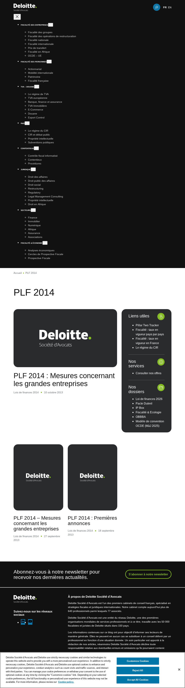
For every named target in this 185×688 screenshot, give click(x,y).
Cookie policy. (66, 681)
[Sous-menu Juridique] (33, 169)
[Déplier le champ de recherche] (156, 7)
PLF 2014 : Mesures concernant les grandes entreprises (64, 379)
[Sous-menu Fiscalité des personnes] (49, 61)
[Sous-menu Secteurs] (33, 210)
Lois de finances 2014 (26, 392)
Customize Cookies (138, 661)
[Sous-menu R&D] (27, 123)
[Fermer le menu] (17, 17)
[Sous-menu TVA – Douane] (36, 87)
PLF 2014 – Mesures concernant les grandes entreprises (37, 523)
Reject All (137, 670)
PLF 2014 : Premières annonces (92, 520)
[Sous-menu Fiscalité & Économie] (45, 243)
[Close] (179, 670)
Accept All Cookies (137, 679)
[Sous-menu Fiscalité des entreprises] (50, 25)
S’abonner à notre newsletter (148, 574)
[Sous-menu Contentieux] (36, 148)
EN (169, 7)
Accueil (18, 273)
